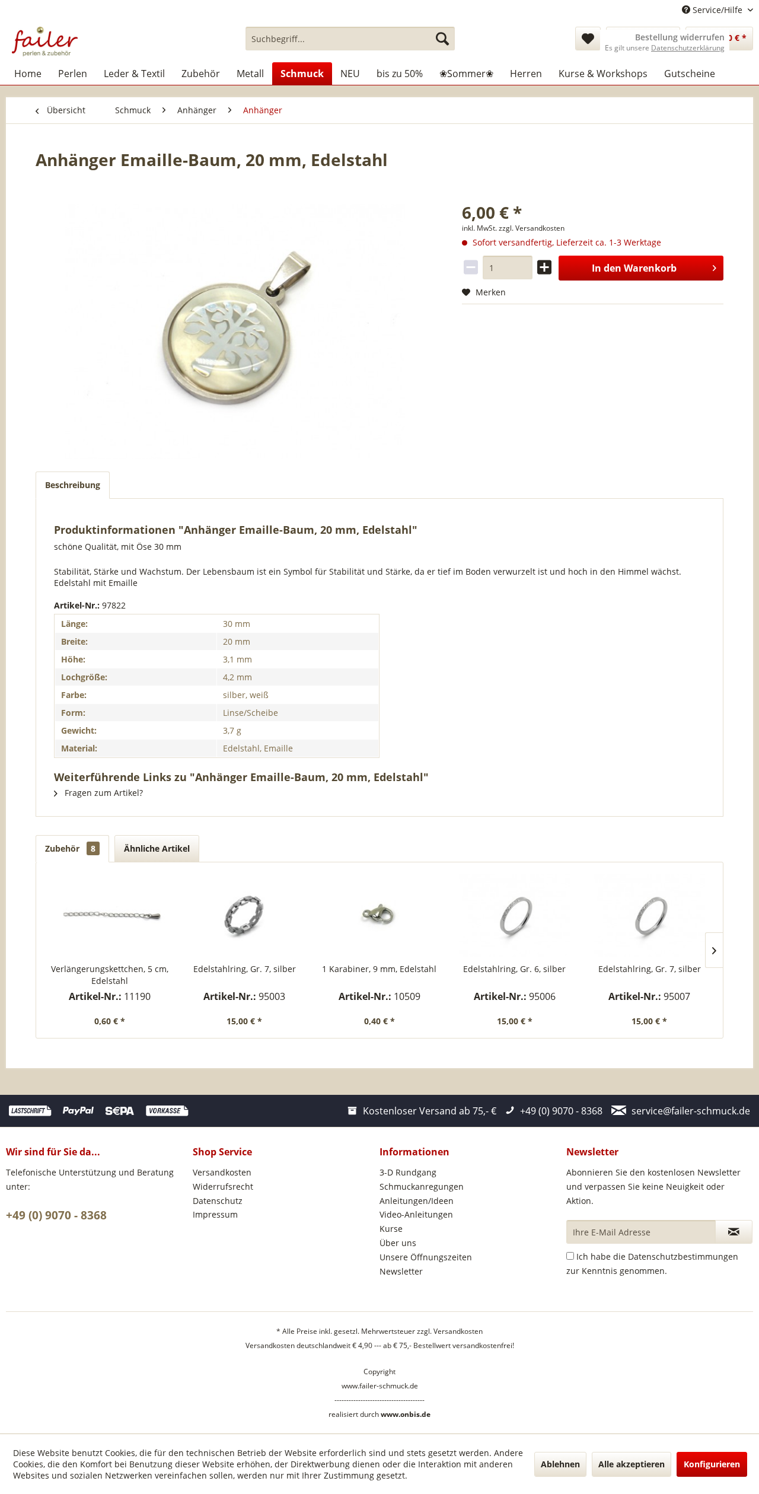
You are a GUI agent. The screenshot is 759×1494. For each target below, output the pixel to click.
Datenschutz (218, 1200)
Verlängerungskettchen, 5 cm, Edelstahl (109, 974)
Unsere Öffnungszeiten (426, 1257)
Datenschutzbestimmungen (683, 1256)
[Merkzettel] (588, 38)
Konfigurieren (712, 1464)
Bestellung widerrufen (680, 37)
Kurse (391, 1228)
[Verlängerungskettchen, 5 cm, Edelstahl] (109, 915)
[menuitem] (350, 38)
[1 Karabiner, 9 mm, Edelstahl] (379, 915)
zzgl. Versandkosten (532, 228)
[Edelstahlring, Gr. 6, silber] (514, 915)
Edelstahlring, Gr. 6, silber (514, 968)
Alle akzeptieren (631, 1464)
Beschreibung (72, 484)
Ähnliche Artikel (157, 848)
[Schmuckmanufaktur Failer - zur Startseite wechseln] (45, 41)
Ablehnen (560, 1464)
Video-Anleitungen (416, 1214)
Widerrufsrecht (223, 1186)
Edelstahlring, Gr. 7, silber (244, 968)
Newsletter (401, 1271)
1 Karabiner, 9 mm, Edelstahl (379, 968)
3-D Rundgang (408, 1172)
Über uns (398, 1242)
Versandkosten (222, 1172)
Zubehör (70, 848)
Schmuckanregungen (422, 1186)
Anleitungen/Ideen (417, 1200)
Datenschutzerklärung (688, 48)
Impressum (215, 1214)
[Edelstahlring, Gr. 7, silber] (245, 915)
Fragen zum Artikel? (102, 792)
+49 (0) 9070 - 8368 (56, 1215)
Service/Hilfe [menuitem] (717, 9)
